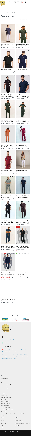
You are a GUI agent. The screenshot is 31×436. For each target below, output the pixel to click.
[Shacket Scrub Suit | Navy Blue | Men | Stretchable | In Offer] (8, 262)
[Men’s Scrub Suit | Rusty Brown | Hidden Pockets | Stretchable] (8, 134)
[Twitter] (8, 346)
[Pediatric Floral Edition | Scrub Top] (23, 159)
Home (2, 12)
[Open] (18, 2)
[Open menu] (25, 2)
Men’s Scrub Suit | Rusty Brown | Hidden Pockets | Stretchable (7, 146)
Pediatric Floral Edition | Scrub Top (21, 171)
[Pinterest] (7, 346)
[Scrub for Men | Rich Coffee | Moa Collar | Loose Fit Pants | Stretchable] (23, 210)
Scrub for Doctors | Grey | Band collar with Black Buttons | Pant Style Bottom (7, 196)
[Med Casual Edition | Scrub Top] (8, 33)
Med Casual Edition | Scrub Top (7, 45)
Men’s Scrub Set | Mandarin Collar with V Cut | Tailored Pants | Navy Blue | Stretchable (22, 95)
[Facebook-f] (4, 346)
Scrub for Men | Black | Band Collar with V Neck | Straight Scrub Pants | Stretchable (7, 222)
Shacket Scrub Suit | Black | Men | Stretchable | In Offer (22, 247)
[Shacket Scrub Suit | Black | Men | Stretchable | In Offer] (23, 235)
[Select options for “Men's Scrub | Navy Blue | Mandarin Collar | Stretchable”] (27, 72)
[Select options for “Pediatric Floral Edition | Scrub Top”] (27, 173)
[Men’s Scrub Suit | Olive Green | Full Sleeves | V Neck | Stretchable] (23, 109)
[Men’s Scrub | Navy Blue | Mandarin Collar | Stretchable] (23, 58)
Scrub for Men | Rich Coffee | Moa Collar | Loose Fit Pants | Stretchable (22, 222)
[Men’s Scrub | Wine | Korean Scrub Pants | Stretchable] (8, 84)
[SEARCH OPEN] (15, 2)
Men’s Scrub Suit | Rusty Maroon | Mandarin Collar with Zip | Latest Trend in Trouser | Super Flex (7, 171)
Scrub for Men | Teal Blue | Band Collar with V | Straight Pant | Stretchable (7, 247)
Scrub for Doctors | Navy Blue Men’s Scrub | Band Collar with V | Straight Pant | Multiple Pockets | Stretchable (23, 196)
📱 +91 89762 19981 (6, 337)
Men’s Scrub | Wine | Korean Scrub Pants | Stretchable (7, 95)
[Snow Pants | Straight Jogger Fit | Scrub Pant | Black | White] (23, 262)
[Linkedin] (5, 346)
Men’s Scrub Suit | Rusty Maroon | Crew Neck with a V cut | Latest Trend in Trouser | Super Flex (22, 146)
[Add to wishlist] (13, 47)
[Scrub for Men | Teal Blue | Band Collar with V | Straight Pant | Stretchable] (8, 235)
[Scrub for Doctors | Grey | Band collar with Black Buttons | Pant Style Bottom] (8, 185)
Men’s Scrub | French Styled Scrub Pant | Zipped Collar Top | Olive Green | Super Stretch (22, 45)
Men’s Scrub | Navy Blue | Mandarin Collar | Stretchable (23, 70)
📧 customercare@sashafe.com (9, 339)
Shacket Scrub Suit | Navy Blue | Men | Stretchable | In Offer (7, 273)
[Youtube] (10, 346)
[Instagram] (2, 346)
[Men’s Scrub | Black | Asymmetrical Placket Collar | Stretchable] (8, 58)
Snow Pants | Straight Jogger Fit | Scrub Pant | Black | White (22, 273)
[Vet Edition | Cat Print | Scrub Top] (8, 288)
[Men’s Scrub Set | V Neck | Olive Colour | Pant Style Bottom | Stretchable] (8, 109)
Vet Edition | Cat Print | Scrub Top (8, 300)
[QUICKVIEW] (14, 25)
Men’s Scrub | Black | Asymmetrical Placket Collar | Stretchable (8, 70)
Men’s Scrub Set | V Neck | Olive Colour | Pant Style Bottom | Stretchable (7, 121)
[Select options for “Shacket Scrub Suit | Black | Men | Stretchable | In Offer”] (27, 250)
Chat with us (7, 342)
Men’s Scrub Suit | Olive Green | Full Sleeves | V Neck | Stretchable (22, 121)
